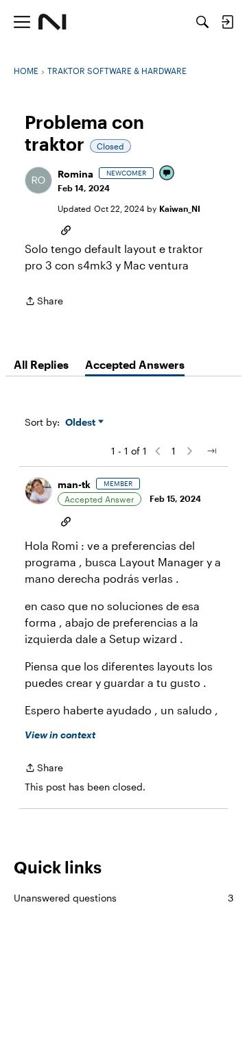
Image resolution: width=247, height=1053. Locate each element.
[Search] (202, 22)
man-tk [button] (74, 484)
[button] (38, 180)
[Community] (52, 21)
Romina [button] (75, 174)
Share (44, 302)
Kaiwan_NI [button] (179, 208)
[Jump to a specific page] (211, 451)
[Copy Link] (66, 229)
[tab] (41, 364)
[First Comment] (167, 173)
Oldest (81, 422)
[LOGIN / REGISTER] (227, 22)
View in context (60, 734)
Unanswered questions (123, 898)
